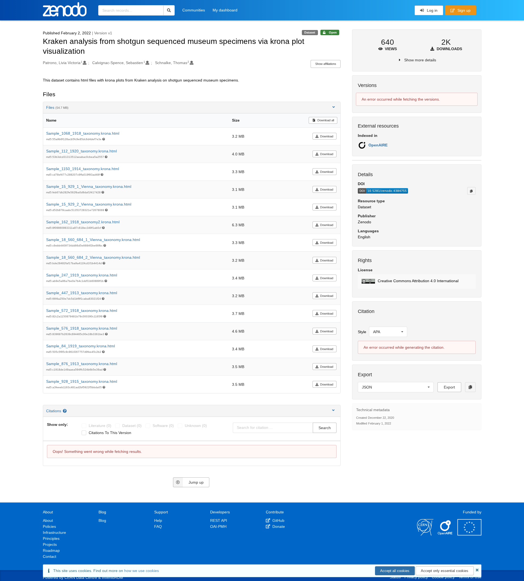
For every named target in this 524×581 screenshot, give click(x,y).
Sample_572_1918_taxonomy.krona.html (81, 310)
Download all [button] (325, 120)
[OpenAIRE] (445, 534)
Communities (193, 10)
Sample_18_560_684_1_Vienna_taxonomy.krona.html (93, 239)
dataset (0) (132, 425)
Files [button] (57, 107)
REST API (218, 520)
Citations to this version (110, 433)
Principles (51, 538)
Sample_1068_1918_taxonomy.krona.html (82, 133)
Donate (278, 526)
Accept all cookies (394, 571)
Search (324, 428)
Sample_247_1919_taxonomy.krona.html (81, 275)
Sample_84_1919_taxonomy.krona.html (80, 346)
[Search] (169, 10)
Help (158, 520)
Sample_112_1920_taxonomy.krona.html (81, 151)
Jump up (196, 482)
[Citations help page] (65, 411)
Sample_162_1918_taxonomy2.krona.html (83, 222)
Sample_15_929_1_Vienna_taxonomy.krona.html (88, 186)
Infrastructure (54, 532)
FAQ (158, 526)
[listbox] (388, 332)
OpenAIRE (378, 145)
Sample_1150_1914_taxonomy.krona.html (82, 169)
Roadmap (51, 550)
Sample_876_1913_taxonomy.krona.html (81, 364)
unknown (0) (196, 425)
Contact (49, 556)
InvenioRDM (112, 577)
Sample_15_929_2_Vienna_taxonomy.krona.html (88, 204)
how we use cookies (141, 570)
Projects (50, 544)
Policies (49, 526)
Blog (102, 520)
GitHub (277, 520)
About (48, 520)
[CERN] (425, 534)
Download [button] (326, 136)
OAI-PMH (218, 526)
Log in (431, 10)
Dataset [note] (309, 32)
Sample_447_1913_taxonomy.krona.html (81, 293)
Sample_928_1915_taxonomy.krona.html (81, 381)
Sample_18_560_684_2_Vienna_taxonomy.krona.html (93, 257)
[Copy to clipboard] (471, 191)
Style (362, 332)
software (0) (163, 425)
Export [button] (449, 387)
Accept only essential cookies (444, 571)
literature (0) (100, 425)
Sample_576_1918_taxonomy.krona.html (81, 328)
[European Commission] (469, 534)
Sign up (463, 10)
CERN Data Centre (80, 577)
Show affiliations (325, 63)
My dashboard (225, 10)
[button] (416, 281)
